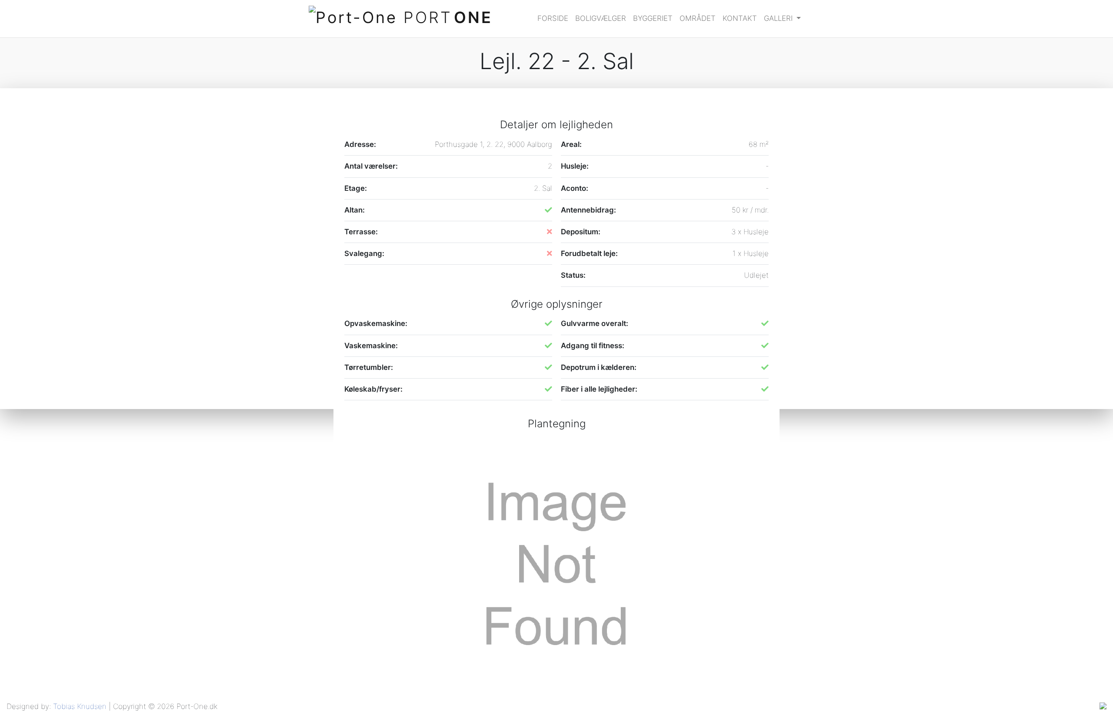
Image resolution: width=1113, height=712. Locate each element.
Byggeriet (653, 18)
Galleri (779, 18)
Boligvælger (600, 18)
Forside (552, 18)
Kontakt (740, 18)
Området (698, 18)
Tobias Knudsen (80, 706)
